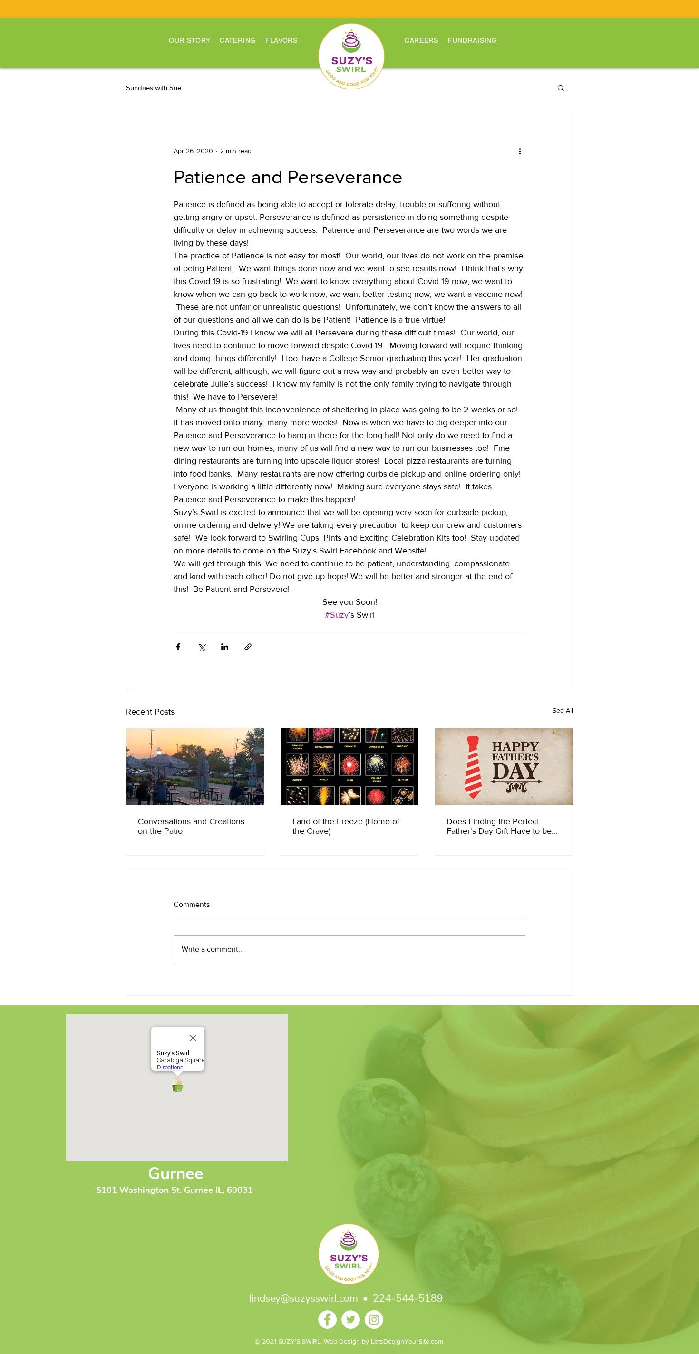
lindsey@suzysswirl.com (303, 1298)
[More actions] (519, 150)
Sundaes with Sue (153, 88)
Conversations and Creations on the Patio (191, 826)
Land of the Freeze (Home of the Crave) (345, 826)
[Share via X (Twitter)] (201, 646)
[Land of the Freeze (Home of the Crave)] (349, 766)
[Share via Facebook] (178, 646)
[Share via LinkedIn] (224, 646)
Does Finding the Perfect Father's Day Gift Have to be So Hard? (499, 826)
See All (563, 710)
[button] (560, 87)
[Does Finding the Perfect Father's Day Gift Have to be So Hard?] (504, 766)
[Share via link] (247, 646)
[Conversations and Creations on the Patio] (195, 766)
